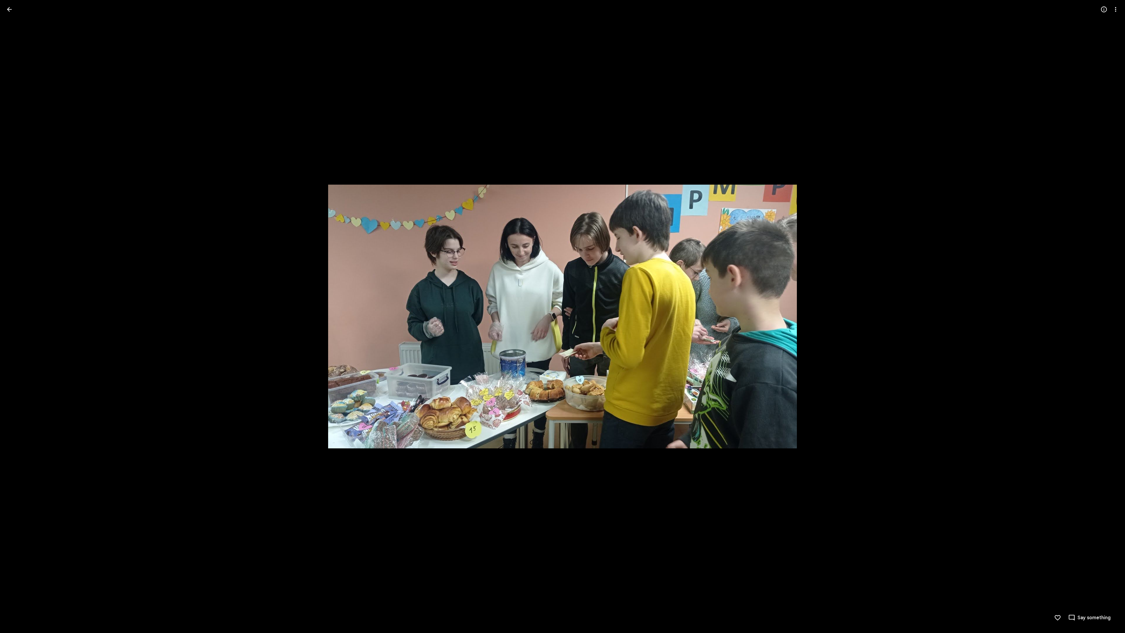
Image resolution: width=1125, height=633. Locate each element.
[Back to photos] (9, 9)
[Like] (1057, 617)
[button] (16, 316)
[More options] (1115, 9)
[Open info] (1104, 9)
